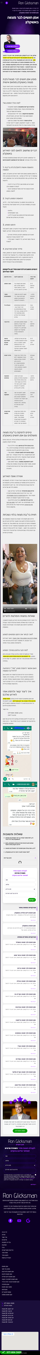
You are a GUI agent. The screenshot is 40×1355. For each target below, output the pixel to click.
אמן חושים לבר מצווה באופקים (25, 1033)
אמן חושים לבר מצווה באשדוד (26, 942)
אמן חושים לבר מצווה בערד (27, 1046)
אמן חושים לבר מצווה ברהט (26, 968)
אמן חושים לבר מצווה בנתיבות (25, 1007)
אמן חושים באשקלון (29, 926)
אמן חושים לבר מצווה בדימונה (26, 1020)
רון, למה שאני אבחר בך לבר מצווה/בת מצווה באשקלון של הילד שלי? (19, 838)
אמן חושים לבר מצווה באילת (26, 981)
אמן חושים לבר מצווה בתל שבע (25, 1085)
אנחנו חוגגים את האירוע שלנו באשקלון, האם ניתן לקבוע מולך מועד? (19, 843)
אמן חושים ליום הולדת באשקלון (25, 913)
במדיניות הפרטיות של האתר (27, 1178)
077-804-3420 (20, 1131)
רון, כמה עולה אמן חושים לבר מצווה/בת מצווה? (20, 848)
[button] (1, 2)
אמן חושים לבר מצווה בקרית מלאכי (24, 1072)
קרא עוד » (33, 920)
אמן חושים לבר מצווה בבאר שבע (25, 955)
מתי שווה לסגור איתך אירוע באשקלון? (17, 852)
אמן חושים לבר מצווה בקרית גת (25, 994)
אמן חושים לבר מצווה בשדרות (26, 1059)
